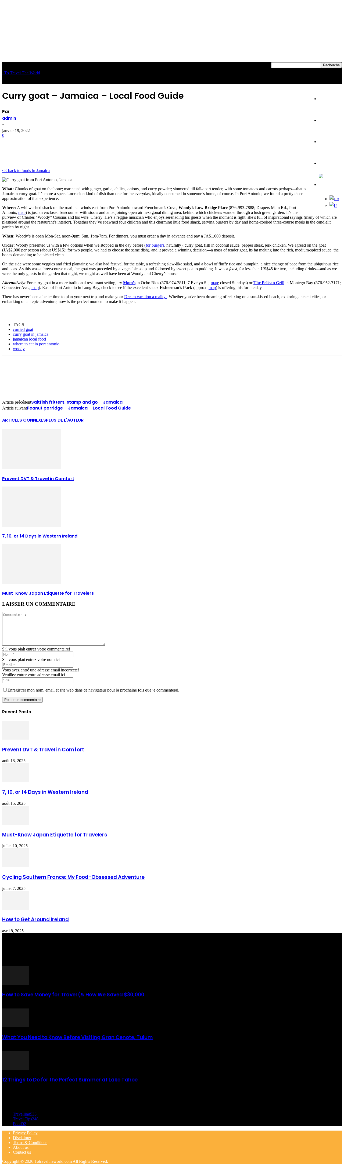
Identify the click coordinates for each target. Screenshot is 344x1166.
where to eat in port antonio (36, 344)
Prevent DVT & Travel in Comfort (38, 479)
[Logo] (2, 73)
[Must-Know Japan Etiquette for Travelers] (31, 582)
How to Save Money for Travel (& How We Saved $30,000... (75, 994)
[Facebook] (11, 143)
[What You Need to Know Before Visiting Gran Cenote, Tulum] (15, 1026)
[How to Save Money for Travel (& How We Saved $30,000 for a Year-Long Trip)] (15, 983)
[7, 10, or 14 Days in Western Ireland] (31, 525)
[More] (89, 143)
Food (324, 120)
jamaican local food (29, 339)
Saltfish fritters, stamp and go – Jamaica (77, 402)
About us (20, 1147)
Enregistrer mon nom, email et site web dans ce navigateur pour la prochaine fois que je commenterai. (93, 690)
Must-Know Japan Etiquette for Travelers (48, 593)
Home (325, 99)
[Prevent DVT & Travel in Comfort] (31, 468)
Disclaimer (22, 1137)
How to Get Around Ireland (35, 919)
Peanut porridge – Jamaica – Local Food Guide (79, 408)
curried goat (23, 329)
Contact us (22, 1152)
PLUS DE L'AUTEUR (65, 420)
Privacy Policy (25, 1133)
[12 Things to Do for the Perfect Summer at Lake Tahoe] (15, 1068)
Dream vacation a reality (145, 296)
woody (19, 348)
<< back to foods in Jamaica (26, 170)
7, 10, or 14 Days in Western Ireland (39, 536)
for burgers (155, 245)
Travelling (329, 163)
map (22, 212)
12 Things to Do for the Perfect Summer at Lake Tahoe (70, 1079)
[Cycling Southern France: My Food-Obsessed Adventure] (15, 865)
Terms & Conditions (30, 1142)
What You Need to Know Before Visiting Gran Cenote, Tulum (77, 1037)
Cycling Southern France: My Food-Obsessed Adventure (73, 877)
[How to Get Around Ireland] (15, 908)
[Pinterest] (50, 143)
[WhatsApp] (69, 143)
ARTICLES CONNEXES (24, 420)
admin (9, 118)
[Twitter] (30, 143)
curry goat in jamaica (30, 334)
